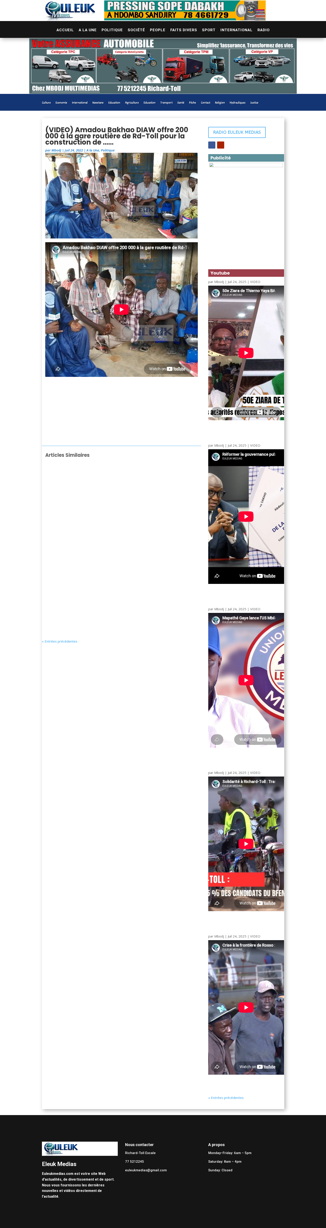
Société (136, 30)
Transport (166, 103)
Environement (94, 617)
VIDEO (255, 281)
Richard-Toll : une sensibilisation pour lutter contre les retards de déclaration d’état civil (114, 519)
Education (114, 103)
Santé (180, 103)
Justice (254, 103)
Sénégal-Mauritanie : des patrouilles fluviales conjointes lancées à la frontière (118, 608)
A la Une (88, 30)
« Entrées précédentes (59, 641)
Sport (209, 30)
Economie (61, 103)
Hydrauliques (237, 103)
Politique (112, 30)
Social (88, 482)
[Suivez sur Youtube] (220, 145)
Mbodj (56, 150)
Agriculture (132, 103)
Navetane (98, 103)
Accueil (65, 30)
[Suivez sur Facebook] (211, 145)
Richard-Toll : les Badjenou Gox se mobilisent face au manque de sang (120, 564)
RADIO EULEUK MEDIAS (237, 132)
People (157, 30)
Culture (46, 103)
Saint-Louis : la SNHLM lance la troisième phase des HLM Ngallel (112, 475)
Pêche (192, 103)
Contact (205, 103)
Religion (220, 103)
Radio (263, 30)
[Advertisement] (121, 413)
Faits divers (183, 30)
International (236, 30)
